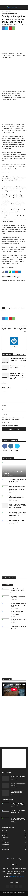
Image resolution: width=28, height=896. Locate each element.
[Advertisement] (14, 3)
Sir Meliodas (6, 24)
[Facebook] (6, 272)
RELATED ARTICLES (7, 354)
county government (10, 308)
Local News (9, 13)
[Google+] (16, 272)
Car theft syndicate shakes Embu (6, 328)
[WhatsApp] (10, 272)
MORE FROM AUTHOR (19, 354)
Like (5, 444)
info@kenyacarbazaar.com (17, 876)
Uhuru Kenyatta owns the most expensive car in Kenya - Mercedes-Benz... (18, 613)
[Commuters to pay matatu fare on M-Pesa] (5, 367)
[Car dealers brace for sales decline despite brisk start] (5, 360)
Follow (11, 444)
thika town (4, 309)
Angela (4, 475)
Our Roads (14, 13)
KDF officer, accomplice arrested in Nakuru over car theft (20, 329)
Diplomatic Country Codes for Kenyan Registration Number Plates (16, 497)
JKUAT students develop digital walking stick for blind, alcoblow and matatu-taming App (17, 506)
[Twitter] (13, 272)
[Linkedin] (16, 886)
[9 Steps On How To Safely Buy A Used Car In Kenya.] (5, 522)
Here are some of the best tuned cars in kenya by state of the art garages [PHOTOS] (17, 514)
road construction (20, 308)
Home (3, 11)
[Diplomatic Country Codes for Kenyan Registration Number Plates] (5, 497)
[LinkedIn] (19, 272)
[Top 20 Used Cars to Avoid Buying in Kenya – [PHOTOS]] (5, 481)
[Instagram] (11, 886)
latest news (8, 11)
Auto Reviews (4, 362)
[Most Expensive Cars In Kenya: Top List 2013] (5, 628)
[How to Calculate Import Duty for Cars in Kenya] (14, 469)
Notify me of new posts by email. (10, 425)
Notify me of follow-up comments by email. (12, 422)
